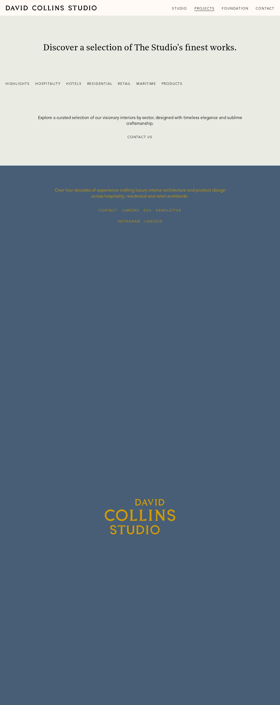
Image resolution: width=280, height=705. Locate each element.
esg (147, 210)
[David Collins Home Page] (51, 7)
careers (130, 210)
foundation (235, 8)
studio (179, 8)
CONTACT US (140, 137)
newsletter (168, 210)
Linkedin (153, 221)
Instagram (128, 221)
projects (204, 8)
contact (265, 8)
